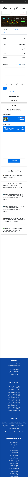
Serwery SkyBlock (14, 445)
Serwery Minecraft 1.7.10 (14, 412)
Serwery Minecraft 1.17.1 (14, 396)
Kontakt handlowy (14, 376)
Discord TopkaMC (14, 371)
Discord (14, 105)
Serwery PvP (14, 444)
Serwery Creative (14, 455)
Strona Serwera (14, 100)
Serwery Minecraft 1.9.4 (14, 409)
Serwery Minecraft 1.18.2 (14, 394)
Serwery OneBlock (14, 450)
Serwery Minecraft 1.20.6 (14, 391)
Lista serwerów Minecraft (14, 364)
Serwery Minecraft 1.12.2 (14, 404)
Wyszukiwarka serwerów (14, 365)
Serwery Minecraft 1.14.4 (14, 400)
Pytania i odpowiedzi (14, 372)
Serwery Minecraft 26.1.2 (14, 387)
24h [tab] (4, 88)
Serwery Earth (14, 466)
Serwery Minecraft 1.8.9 (14, 410)
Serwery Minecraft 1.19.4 (14, 392)
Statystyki (19, 30)
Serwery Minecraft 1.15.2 (14, 399)
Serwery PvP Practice (14, 460)
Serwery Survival (14, 442)
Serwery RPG (14, 457)
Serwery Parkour (14, 458)
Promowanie (7, 33)
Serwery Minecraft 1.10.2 (14, 407)
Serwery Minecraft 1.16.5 (14, 397)
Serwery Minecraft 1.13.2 (14, 402)
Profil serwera (8, 30)
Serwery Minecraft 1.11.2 (14, 405)
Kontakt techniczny (14, 374)
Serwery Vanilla (14, 463)
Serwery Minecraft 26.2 (14, 386)
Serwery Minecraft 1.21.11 (14, 389)
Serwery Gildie (14, 462)
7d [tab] (4, 90)
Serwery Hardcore (14, 465)
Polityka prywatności (14, 369)
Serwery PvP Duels (14, 454)
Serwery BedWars (14, 449)
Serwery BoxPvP (14, 447)
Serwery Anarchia (14, 452)
